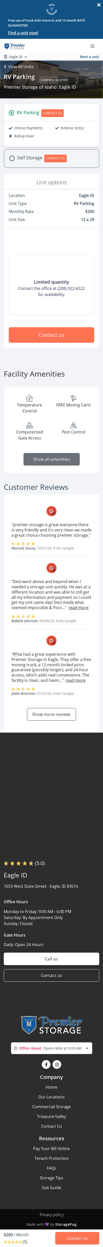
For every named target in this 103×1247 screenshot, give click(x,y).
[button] (46, 1064)
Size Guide (51, 1187)
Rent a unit (89, 56)
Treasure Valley (51, 1116)
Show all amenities (51, 459)
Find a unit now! (23, 33)
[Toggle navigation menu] (94, 46)
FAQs (51, 1168)
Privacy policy (52, 1214)
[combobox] (51, 1048)
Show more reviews (51, 714)
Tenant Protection (51, 1158)
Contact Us (51, 1126)
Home (51, 1087)
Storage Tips (51, 1178)
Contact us (51, 334)
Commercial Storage (51, 1106)
